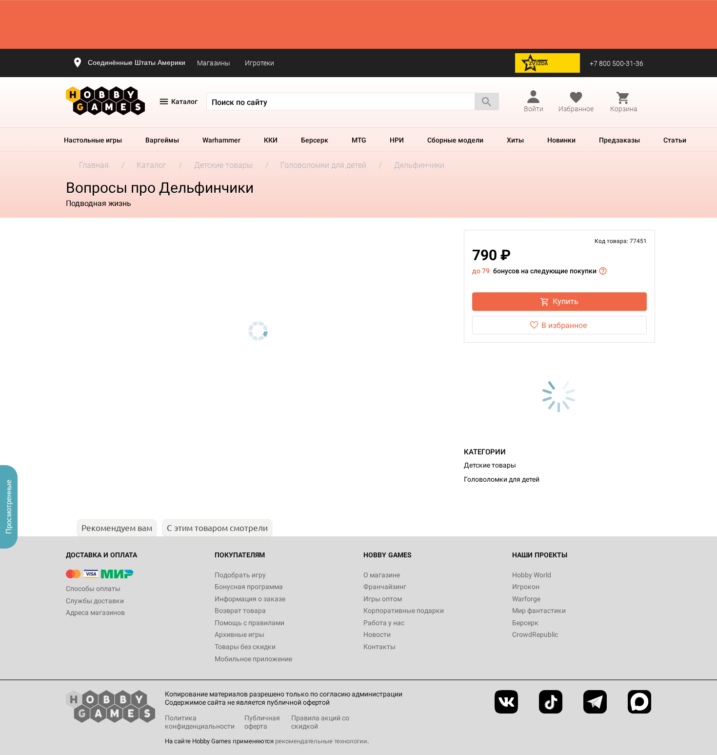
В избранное (564, 325)
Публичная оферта (262, 722)
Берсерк (314, 140)
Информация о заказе (250, 599)
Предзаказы (619, 140)
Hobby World (531, 575)
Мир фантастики (539, 610)
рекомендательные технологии (321, 741)
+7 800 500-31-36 (616, 63)
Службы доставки (95, 601)
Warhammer (221, 140)
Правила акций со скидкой (320, 722)
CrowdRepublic (535, 634)
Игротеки (259, 63)
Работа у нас (383, 623)
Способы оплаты (93, 588)
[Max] (639, 702)
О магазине (381, 575)
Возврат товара (240, 610)
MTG (359, 140)
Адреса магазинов (95, 612)
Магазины (213, 63)
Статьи (674, 140)
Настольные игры (93, 140)
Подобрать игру (240, 575)
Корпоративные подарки (403, 610)
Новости (377, 634)
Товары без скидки (245, 647)
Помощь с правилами (249, 623)
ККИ (271, 140)
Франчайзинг (384, 587)
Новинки (561, 140)
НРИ (397, 140)
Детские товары (490, 465)
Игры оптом (382, 599)
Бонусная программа (249, 587)
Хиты (515, 140)
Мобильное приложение (253, 659)
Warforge (526, 599)
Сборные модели (455, 140)
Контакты (379, 647)
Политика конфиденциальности (200, 722)
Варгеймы (162, 140)
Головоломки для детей (501, 479)
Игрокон (525, 587)
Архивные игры (239, 634)
